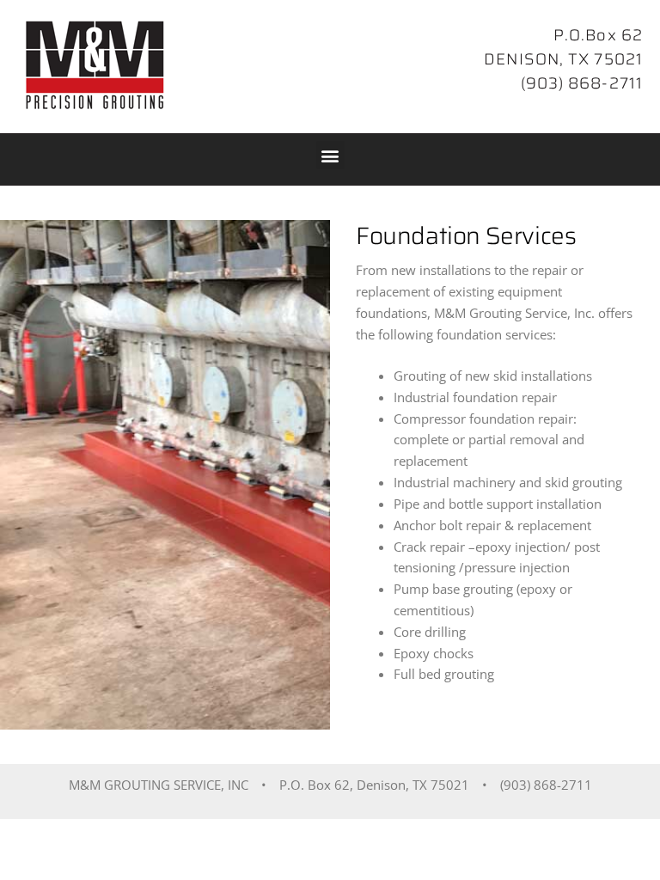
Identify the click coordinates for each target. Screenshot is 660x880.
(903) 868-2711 (582, 82)
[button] (330, 155)
